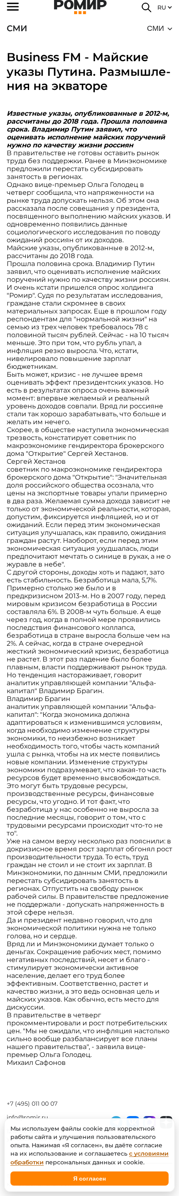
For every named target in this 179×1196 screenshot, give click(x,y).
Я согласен (89, 1178)
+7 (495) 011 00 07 (32, 1103)
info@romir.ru (27, 1117)
